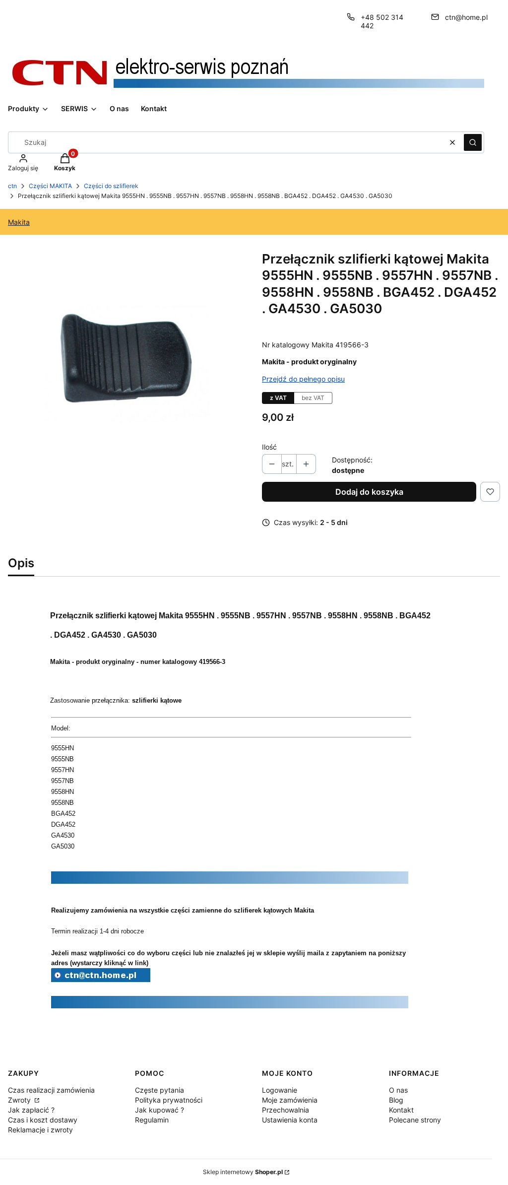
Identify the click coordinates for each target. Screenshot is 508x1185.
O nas (398, 1090)
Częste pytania (159, 1090)
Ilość (269, 447)
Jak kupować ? (159, 1110)
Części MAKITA (50, 186)
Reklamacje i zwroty (40, 1129)
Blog (396, 1100)
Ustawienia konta (290, 1120)
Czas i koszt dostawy (42, 1120)
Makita (19, 222)
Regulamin (152, 1120)
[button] (473, 142)
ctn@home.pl (466, 17)
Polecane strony (415, 1120)
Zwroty (20, 1100)
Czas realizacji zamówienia (51, 1090)
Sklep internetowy (243, 1172)
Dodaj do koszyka (369, 492)
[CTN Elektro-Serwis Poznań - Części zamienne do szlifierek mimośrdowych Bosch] (100, 979)
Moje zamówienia (290, 1100)
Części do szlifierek (111, 186)
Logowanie (279, 1090)
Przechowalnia (285, 1110)
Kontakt (401, 1110)
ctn (12, 186)
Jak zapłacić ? (31, 1110)
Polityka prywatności (168, 1100)
